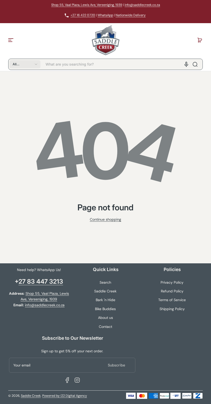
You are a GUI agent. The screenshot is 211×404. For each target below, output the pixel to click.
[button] (200, 40)
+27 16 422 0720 (83, 15)
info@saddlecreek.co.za (142, 5)
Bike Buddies (105, 309)
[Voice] (186, 64)
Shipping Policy (172, 309)
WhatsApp (105, 15)
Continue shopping (105, 219)
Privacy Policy (172, 282)
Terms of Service (172, 300)
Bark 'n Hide (105, 300)
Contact (105, 326)
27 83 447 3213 (41, 281)
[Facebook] (67, 380)
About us (105, 317)
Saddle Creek (105, 291)
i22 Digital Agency (73, 396)
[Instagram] (77, 380)
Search (105, 282)
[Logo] (105, 40)
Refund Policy (172, 291)
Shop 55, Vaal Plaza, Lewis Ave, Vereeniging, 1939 (86, 5)
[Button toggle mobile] (11, 40)
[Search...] (195, 64)
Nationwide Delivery (131, 15)
